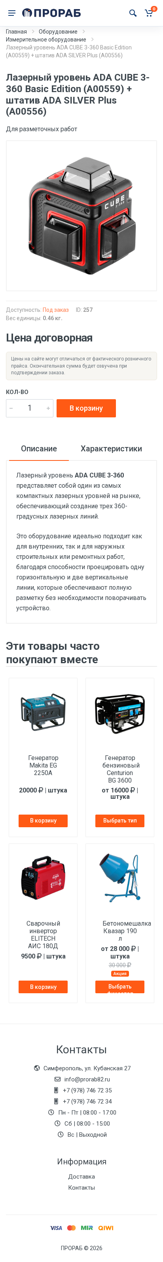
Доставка (81, 1176)
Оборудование (58, 31)
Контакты (81, 1187)
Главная (16, 31)
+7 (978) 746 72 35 (87, 1090)
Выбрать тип (120, 820)
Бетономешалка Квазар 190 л (121, 931)
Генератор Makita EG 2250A (43, 765)
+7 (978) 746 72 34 (87, 1101)
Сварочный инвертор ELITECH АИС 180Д (43, 935)
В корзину (86, 408)
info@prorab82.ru (87, 1079)
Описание (39, 448)
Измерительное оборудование (46, 39)
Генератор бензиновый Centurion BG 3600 (121, 769)
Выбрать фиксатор (120, 988)
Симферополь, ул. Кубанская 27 (87, 1068)
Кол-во (17, 392)
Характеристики (111, 448)
